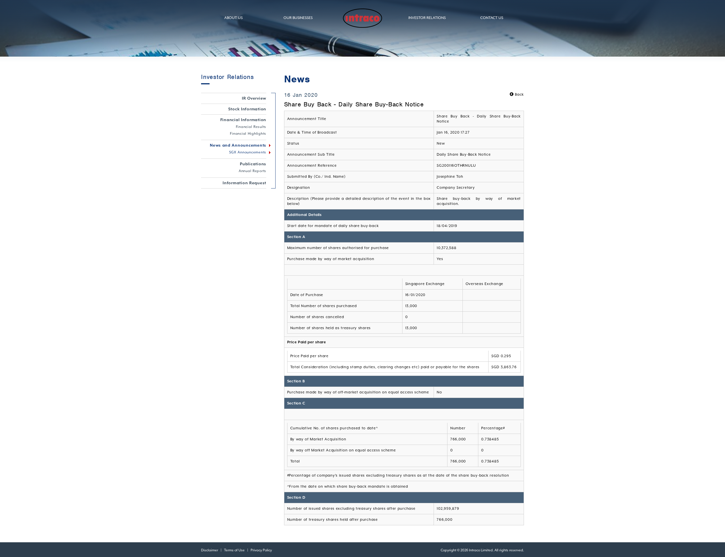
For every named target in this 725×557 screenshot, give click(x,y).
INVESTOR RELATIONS (427, 18)
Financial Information (243, 119)
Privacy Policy (261, 550)
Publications (253, 164)
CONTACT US (491, 18)
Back (519, 94)
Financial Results (251, 127)
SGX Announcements (247, 152)
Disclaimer (209, 550)
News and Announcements (238, 145)
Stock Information (247, 109)
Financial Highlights (248, 134)
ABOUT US (233, 18)
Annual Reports (252, 171)
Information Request (244, 183)
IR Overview (254, 98)
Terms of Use (234, 550)
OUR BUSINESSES (298, 18)
